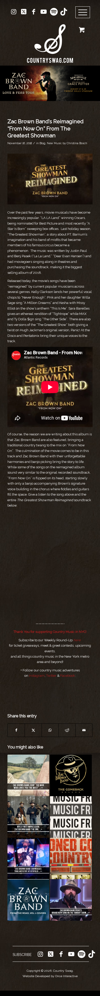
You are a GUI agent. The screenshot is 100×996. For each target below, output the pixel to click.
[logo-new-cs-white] (50, 40)
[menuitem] (84, 12)
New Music (54, 143)
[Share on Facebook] (16, 730)
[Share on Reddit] (67, 730)
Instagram (37, 676)
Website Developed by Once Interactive (50, 976)
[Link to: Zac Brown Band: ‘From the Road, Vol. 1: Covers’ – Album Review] (28, 900)
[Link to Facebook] (33, 12)
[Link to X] (23, 12)
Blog (42, 143)
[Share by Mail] (84, 730)
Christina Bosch (77, 143)
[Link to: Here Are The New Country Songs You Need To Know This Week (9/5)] (71, 817)
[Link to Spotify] (53, 12)
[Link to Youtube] (43, 12)
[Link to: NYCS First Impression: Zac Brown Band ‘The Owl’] (28, 817)
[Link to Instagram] (13, 12)
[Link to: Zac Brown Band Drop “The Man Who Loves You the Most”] (28, 775)
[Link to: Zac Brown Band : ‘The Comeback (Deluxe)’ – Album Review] (71, 775)
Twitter (51, 676)
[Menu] (82, 12)
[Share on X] (33, 730)
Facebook (67, 676)
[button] (50, 83)
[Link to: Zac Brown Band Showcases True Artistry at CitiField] (28, 858)
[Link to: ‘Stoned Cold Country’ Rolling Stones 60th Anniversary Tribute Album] (71, 858)
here (77, 640)
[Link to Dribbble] (63, 12)
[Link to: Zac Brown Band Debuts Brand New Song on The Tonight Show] (71, 900)
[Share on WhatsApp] (50, 730)
